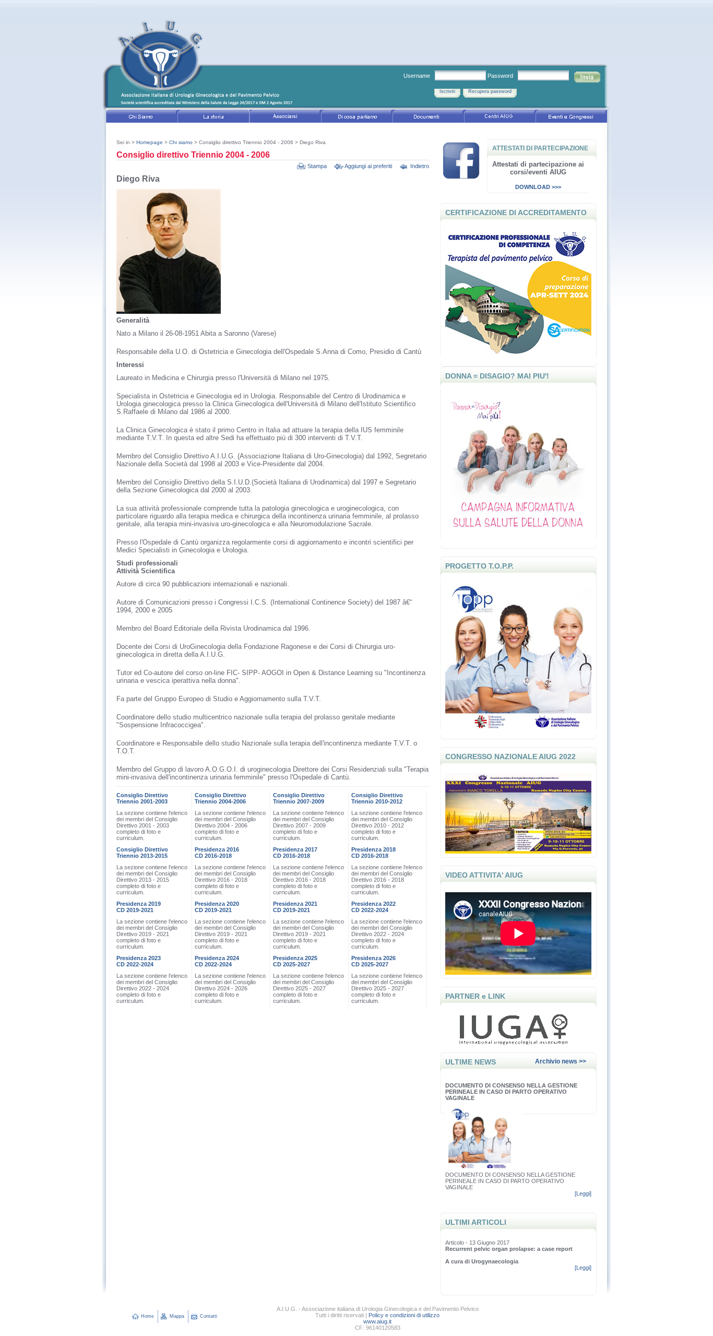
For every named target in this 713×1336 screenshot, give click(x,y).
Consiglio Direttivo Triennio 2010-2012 (377, 798)
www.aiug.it (377, 1321)
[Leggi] (583, 1193)
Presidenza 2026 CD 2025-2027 (373, 961)
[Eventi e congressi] (571, 118)
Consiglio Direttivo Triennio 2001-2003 (142, 798)
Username (416, 76)
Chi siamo (181, 142)
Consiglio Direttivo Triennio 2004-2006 (220, 798)
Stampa (317, 166)
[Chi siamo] (141, 118)
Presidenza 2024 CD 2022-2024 (217, 961)
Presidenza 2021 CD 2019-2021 (295, 907)
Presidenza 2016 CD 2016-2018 (217, 852)
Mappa (177, 1316)
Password (500, 76)
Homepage (149, 142)
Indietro (419, 166)
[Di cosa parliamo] (357, 118)
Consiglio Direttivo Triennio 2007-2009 (299, 798)
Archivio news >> (560, 1061)
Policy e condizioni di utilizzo (404, 1315)
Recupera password (490, 91)
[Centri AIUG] (500, 118)
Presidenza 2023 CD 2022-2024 (138, 961)
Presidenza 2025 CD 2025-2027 (295, 961)
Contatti (208, 1316)
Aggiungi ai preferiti (368, 166)
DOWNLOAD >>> (538, 187)
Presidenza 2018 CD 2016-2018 (373, 852)
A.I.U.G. (212, 60)
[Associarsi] (285, 118)
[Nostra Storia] (213, 118)
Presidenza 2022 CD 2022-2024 (373, 907)
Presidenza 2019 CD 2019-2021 (138, 907)
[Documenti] (428, 118)
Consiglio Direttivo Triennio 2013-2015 (142, 852)
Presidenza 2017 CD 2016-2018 (295, 852)
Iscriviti (447, 91)
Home (147, 1316)
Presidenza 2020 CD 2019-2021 (217, 907)
